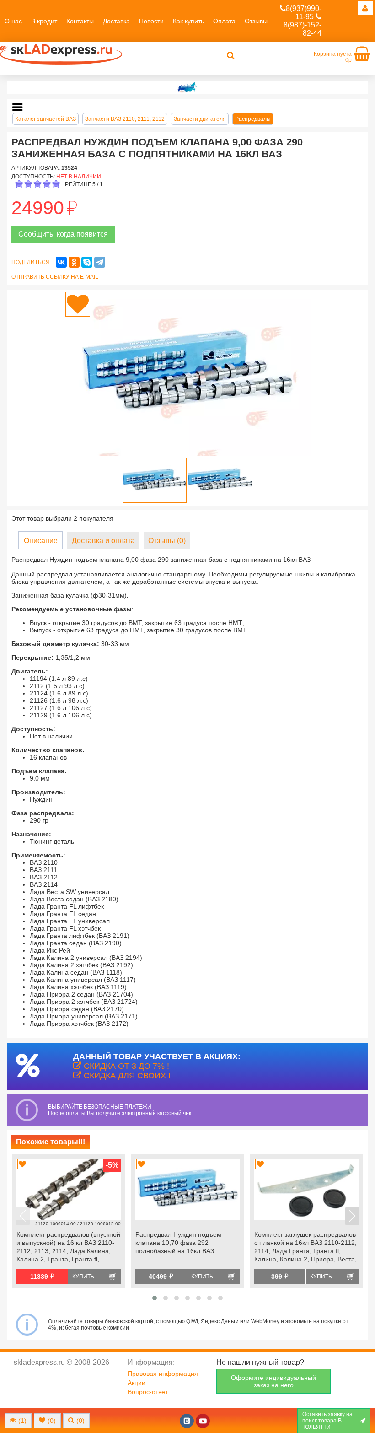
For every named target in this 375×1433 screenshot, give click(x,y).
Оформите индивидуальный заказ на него (273, 1381)
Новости (151, 21)
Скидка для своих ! (126, 1075)
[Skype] (86, 262)
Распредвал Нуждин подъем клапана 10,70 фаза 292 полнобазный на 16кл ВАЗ (178, 1243)
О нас (13, 21)
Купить (83, 1276)
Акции (136, 1382)
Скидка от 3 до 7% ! (125, 1066)
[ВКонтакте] (61, 262)
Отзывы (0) (167, 540)
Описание (41, 540)
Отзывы (256, 21)
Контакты (80, 21)
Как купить (188, 21)
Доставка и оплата (103, 540)
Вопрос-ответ (148, 1391)
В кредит (44, 21)
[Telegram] (99, 262)
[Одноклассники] (74, 262)
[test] (187, 87)
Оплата (224, 21)
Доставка (116, 21)
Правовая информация (163, 1373)
